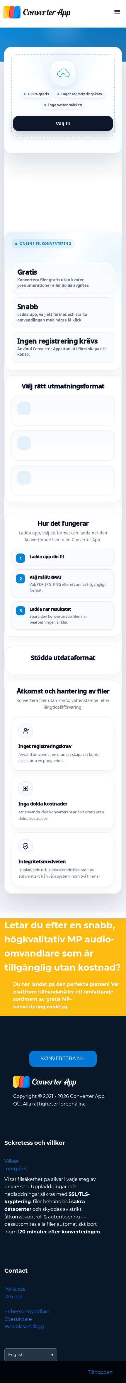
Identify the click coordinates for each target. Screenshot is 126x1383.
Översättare (18, 1319)
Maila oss (14, 1289)
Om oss (13, 1296)
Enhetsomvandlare (27, 1311)
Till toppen (100, 1372)
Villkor (11, 1161)
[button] (63, 95)
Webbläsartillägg (24, 1326)
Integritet (15, 1169)
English (15, 1354)
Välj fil (63, 123)
